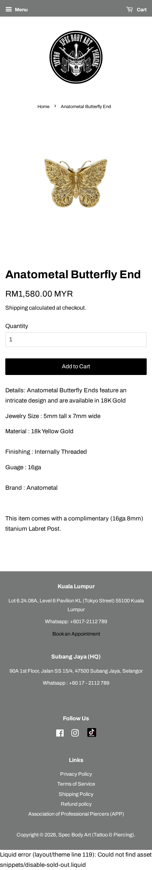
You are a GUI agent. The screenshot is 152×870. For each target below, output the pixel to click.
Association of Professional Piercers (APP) (76, 814)
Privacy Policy (76, 774)
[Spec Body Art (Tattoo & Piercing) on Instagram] (75, 734)
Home (43, 106)
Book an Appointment (76, 634)
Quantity (16, 326)
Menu (21, 9)
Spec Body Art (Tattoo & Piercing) (96, 835)
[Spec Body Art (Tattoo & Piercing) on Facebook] (60, 734)
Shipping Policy (76, 794)
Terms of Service (76, 784)
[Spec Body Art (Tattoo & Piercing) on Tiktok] (91, 735)
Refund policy (76, 804)
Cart (141, 9)
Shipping (16, 308)
